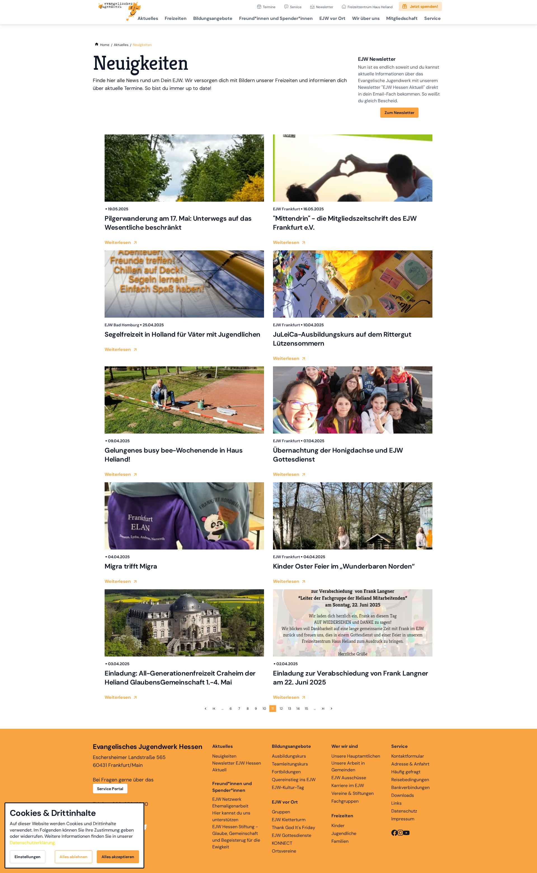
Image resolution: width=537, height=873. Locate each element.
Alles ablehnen (74, 856)
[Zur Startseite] (120, 12)
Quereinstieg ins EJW (293, 780)
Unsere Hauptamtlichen (355, 756)
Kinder (338, 825)
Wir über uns (366, 18)
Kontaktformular (407, 756)
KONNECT (282, 843)
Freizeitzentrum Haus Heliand (370, 7)
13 (289, 708)
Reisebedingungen (410, 780)
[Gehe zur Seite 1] (214, 708)
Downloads (402, 795)
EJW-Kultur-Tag (288, 787)
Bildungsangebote (212, 18)
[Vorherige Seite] (205, 708)
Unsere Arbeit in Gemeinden (348, 766)
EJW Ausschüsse (348, 778)
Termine (269, 7)
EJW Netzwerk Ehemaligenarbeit (230, 802)
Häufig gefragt (405, 772)
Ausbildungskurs (289, 756)
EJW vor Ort (332, 18)
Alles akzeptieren (118, 856)
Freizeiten (176, 18)
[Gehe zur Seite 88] (323, 708)
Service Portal (110, 788)
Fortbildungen (286, 772)
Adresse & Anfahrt (410, 764)
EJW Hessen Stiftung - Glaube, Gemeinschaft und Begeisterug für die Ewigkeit (236, 837)
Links (396, 803)
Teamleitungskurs (290, 764)
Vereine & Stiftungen (352, 793)
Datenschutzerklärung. (33, 843)
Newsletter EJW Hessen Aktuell (236, 766)
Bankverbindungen (410, 787)
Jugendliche (343, 833)
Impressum (402, 819)
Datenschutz (404, 811)
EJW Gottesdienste (291, 835)
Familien (339, 841)
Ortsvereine (284, 851)
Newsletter (324, 7)
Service (296, 7)
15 (306, 708)
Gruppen (281, 812)
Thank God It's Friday (293, 827)
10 (264, 708)
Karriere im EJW (347, 785)
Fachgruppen (345, 801)
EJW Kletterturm (288, 820)
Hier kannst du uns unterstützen (231, 816)
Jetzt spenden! (424, 6)
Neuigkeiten (224, 756)
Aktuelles (148, 18)
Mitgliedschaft (402, 18)
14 (298, 708)
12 (281, 708)
